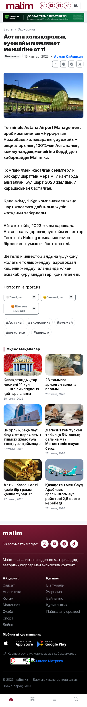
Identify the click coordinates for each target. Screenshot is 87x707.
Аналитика (12, 591)
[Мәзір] (33, 699)
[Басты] (11, 699)
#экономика (39, 322)
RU (76, 6)
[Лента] (54, 699)
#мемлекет (16, 332)
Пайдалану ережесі (63, 611)
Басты (8, 29)
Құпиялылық (56, 605)
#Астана (14, 322)
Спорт (8, 618)
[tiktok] (74, 544)
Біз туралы (55, 585)
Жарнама (54, 591)
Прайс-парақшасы (17, 686)
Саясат (9, 585)
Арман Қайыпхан (68, 56)
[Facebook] (59, 5)
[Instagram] (43, 5)
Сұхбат (9, 611)
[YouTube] (51, 5)
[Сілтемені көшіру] (55, 64)
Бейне (8, 624)
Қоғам (8, 598)
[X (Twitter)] (79, 64)
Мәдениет (11, 605)
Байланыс (54, 598)
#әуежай (65, 322)
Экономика (26, 29)
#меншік (41, 332)
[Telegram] (63, 64)
